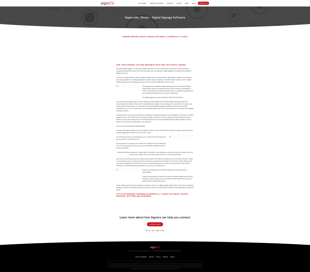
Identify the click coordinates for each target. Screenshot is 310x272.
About (187, 3)
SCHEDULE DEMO (155, 224)
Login (193, 3)
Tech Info (170, 3)
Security (151, 257)
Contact (172, 257)
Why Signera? (142, 3)
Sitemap (165, 257)
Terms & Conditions (141, 257)
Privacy (158, 257)
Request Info (203, 3)
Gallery (179, 3)
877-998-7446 (158, 230)
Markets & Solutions (156, 3)
